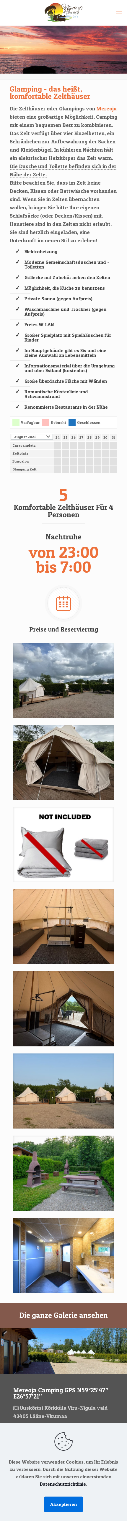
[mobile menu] (119, 12)
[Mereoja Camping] (63, 12)
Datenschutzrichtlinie (63, 1484)
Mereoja (106, 108)
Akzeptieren (63, 1504)
